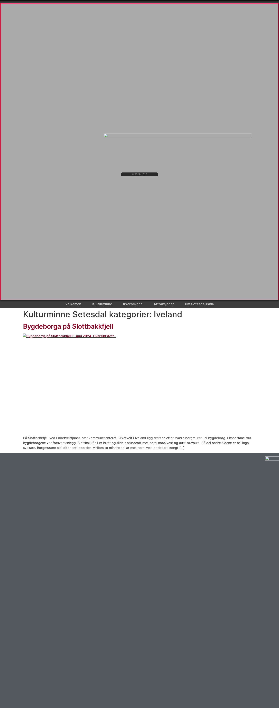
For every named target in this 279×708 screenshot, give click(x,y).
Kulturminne (102, 304)
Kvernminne (133, 304)
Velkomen (73, 304)
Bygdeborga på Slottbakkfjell (68, 326)
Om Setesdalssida (199, 304)
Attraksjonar (164, 304)
